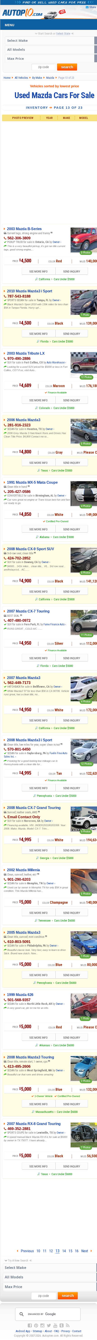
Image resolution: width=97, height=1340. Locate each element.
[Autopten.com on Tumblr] (62, 1325)
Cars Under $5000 (64, 279)
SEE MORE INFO (38, 271)
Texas (44, 470)
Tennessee (44, 920)
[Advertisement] (48, 171)
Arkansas (44, 1045)
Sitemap (37, 1331)
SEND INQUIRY (71, 271)
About (48, 1331)
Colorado (44, 408)
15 (70, 1251)
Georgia (44, 858)
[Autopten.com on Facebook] (30, 1325)
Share (92, 7)
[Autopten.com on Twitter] (49, 1325)
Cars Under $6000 (64, 920)
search (67, 67)
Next (86, 1251)
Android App (23, 1331)
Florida (44, 341)
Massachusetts (44, 1112)
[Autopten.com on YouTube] (55, 1325)
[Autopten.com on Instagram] (42, 1325)
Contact (76, 1331)
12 (51, 1251)
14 (64, 1251)
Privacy (65, 1331)
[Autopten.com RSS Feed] (67, 1325)
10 (38, 1251)
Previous (26, 1251)
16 (77, 1251)
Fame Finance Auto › (55, 624)
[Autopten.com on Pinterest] (36, 1325)
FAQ (56, 1331)
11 (44, 1251)
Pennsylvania (44, 795)
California (44, 279)
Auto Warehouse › (56, 362)
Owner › (57, 242)
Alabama (44, 537)
